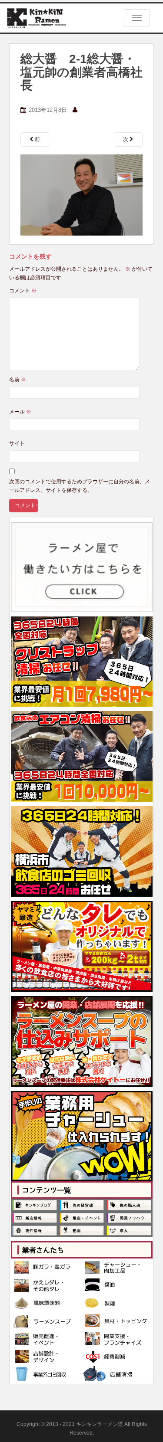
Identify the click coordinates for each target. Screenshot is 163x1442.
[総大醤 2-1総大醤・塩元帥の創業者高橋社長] (81, 195)
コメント (23, 291)
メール (20, 412)
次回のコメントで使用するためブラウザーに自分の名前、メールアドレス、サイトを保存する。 (79, 485)
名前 (17, 380)
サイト (17, 443)
